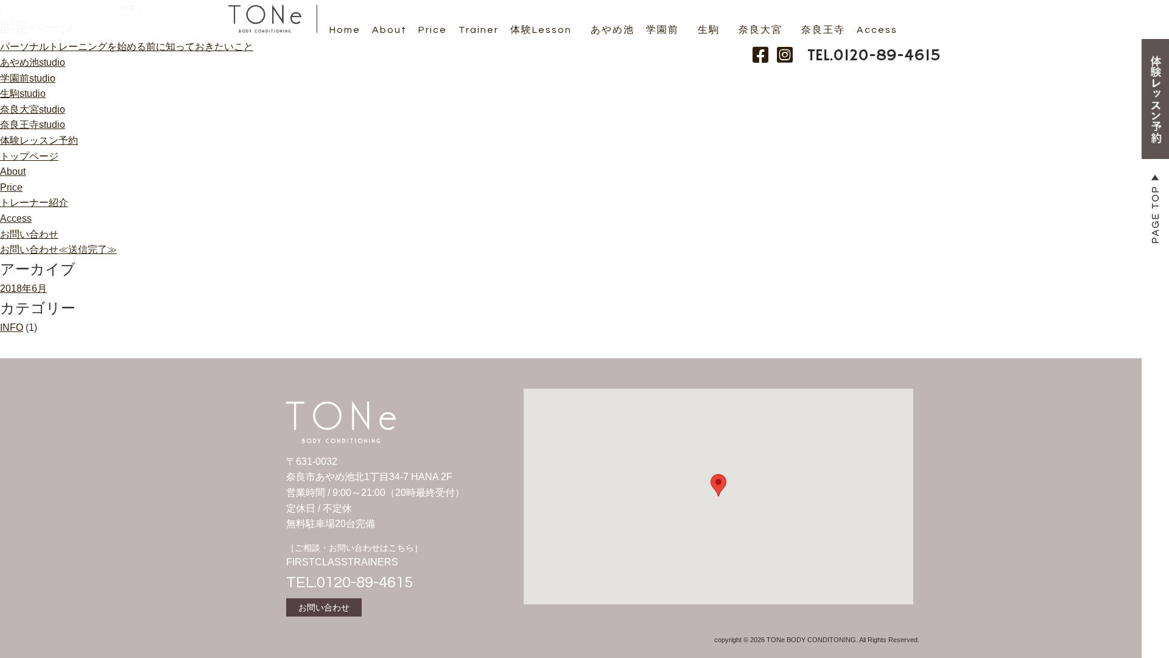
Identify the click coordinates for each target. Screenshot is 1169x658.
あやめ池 (612, 30)
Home (344, 30)
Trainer (478, 30)
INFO (11, 327)
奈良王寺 (823, 30)
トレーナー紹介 (34, 202)
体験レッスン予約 (39, 140)
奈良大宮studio (32, 109)
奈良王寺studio (32, 124)
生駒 (709, 30)
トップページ (29, 156)
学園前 (662, 30)
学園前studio (27, 78)
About (389, 30)
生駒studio (23, 93)
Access (877, 30)
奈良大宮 (760, 30)
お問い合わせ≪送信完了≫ (58, 249)
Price (432, 30)
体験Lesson (541, 30)
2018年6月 (23, 288)
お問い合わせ (29, 234)
